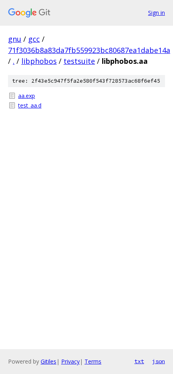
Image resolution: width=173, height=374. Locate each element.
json (158, 361)
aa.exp (26, 96)
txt (139, 361)
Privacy (70, 361)
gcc (34, 39)
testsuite (79, 61)
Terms (92, 361)
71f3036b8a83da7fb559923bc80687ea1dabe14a (89, 50)
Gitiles (48, 361)
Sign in (156, 12)
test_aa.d (29, 105)
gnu (14, 39)
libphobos (39, 61)
